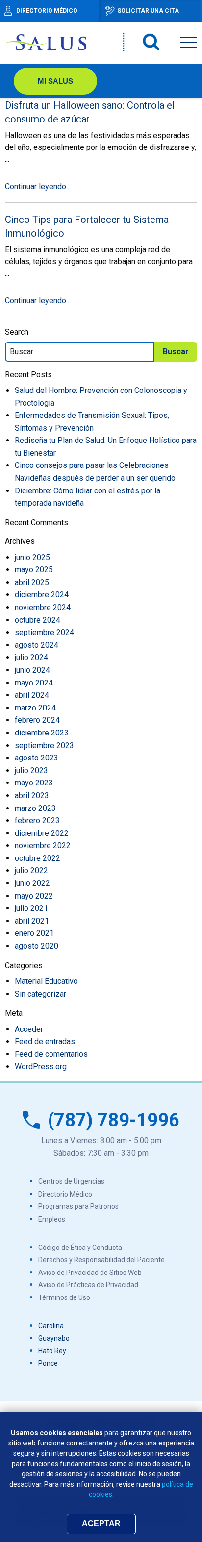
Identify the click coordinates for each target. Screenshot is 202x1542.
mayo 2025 (34, 569)
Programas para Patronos (78, 1206)
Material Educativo (46, 981)
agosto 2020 (36, 946)
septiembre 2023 (44, 745)
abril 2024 (32, 695)
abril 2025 (32, 582)
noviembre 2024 (43, 607)
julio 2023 (31, 770)
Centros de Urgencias (71, 1181)
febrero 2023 (37, 820)
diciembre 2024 (42, 594)
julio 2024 (31, 657)
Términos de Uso (64, 1297)
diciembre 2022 (42, 833)
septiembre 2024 (44, 632)
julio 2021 (31, 908)
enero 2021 (34, 933)
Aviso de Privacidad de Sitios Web (90, 1272)
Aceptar (101, 1523)
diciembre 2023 (42, 732)
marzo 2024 (35, 707)
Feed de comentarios (51, 1054)
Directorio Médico (65, 1194)
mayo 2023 (34, 782)
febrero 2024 (37, 720)
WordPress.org (41, 1066)
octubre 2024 (37, 620)
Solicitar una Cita (148, 10)
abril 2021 (32, 921)
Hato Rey (52, 1351)
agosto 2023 (36, 757)
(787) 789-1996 (113, 1120)
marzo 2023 (35, 808)
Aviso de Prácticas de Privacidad (88, 1285)
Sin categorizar (40, 994)
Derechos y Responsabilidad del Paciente (101, 1260)
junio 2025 (32, 557)
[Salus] (46, 42)
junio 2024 (32, 670)
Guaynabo (54, 1338)
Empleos (51, 1219)
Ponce (48, 1363)
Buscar (151, 42)
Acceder (29, 1029)
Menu (188, 41)
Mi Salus (55, 81)
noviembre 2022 (43, 845)
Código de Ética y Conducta (80, 1247)
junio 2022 (32, 883)
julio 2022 (31, 870)
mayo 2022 (34, 896)
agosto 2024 (36, 645)
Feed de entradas (45, 1041)
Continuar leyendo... (38, 186)
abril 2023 (32, 795)
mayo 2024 (34, 682)
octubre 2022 (37, 858)
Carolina (51, 1326)
